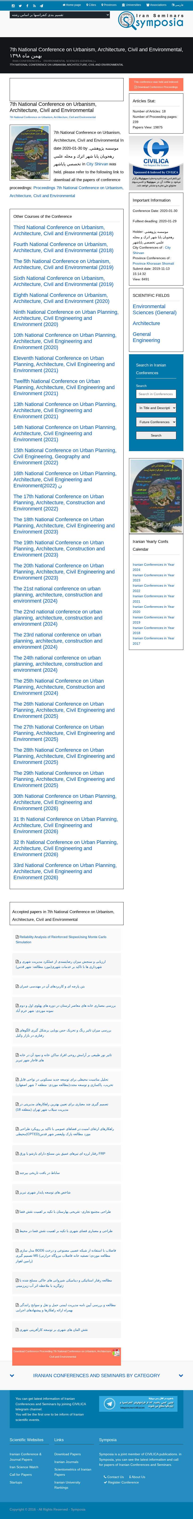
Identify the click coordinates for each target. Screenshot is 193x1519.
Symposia (78, 1509)
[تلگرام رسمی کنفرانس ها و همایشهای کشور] (41, 5)
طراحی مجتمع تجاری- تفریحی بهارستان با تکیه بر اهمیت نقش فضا (65, 1211)
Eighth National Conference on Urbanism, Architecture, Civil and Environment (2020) (61, 298)
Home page (73, 5)
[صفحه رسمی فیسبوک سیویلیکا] (27, 5)
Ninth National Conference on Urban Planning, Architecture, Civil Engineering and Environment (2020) (66, 318)
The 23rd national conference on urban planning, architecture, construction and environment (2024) (57, 641)
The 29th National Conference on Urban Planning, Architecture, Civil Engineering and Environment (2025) (64, 779)
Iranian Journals (66, 1462)
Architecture (146, 323)
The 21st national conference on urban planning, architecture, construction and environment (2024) (57, 595)
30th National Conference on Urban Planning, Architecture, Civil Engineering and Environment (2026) (65, 802)
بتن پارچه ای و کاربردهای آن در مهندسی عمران (52, 986)
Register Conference (123, 1482)
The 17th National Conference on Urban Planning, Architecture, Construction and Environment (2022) (59, 502)
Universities (133, 5)
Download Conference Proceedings (157, 87)
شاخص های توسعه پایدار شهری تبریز (45, 1192)
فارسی (179, 5)
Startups (16, 1482)
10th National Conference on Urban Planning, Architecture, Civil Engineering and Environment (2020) (65, 341)
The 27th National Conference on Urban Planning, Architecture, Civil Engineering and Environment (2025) (64, 733)
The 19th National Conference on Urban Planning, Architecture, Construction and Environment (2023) (59, 549)
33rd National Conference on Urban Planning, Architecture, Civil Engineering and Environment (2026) (65, 871)
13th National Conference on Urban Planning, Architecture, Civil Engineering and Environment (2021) (65, 410)
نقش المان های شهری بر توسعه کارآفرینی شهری (54, 1330)
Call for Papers (21, 1474)
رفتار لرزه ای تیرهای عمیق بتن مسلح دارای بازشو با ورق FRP (62, 1153)
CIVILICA (151, 1454)
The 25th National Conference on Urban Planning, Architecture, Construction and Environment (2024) (59, 687)
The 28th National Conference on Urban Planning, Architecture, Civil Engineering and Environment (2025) (64, 756)
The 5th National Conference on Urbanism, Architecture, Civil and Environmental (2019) (63, 264)
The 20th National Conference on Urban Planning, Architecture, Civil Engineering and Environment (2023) (64, 572)
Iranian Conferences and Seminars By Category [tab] (96, 1375)
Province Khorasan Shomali (153, 263)
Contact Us (115, 1477)
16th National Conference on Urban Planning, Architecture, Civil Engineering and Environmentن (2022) (65, 479)
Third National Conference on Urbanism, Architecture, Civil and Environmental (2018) (63, 230)
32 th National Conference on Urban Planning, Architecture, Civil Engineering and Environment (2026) (65, 848)
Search (141, 386)
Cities (92, 5)
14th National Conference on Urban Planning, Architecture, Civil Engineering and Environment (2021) (65, 433)
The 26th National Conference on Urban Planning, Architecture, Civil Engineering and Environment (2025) (64, 710)
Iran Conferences (25, 61)
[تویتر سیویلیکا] (20, 5)
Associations (158, 5)
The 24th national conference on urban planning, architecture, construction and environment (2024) (57, 664)
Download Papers (67, 1454)
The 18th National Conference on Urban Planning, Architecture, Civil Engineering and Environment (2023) (64, 526)
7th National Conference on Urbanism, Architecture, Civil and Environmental (66, 64)
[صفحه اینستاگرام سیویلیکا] (13, 5)
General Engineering (146, 337)
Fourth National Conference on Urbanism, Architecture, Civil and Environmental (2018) (63, 247)
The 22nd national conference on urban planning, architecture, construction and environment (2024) (57, 618)
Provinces (110, 5)
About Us (138, 1477)
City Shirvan (96, 164)
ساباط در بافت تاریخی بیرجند (40, 1173)
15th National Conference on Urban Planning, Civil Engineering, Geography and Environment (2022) (65, 456)
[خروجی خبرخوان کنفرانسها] (34, 5)
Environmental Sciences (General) (69, 61)
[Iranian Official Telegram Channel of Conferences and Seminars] (138, 1403)
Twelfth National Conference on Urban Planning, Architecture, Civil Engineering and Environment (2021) (64, 387)
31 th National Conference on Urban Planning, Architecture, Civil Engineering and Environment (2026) (65, 825)
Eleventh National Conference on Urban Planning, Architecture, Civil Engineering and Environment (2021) (64, 364)
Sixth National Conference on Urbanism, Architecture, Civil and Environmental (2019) (63, 281)
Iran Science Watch (24, 1467)
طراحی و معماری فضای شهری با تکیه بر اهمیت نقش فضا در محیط (66, 1231)
